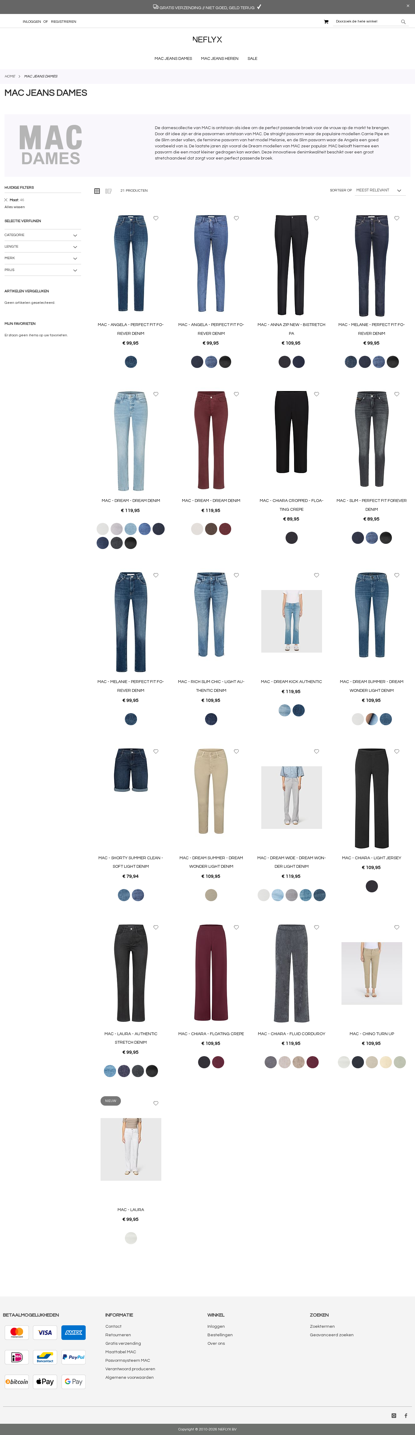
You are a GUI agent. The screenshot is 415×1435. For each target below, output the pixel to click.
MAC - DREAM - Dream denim (131, 501)
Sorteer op (341, 190)
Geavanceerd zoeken (332, 1335)
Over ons (216, 1343)
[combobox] (371, 21)
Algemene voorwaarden (129, 1377)
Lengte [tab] (11, 247)
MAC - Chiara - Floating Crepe (211, 1034)
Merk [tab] (10, 258)
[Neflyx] (207, 43)
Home (10, 76)
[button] (156, 218)
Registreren (63, 22)
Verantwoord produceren (130, 1369)
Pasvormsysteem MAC (127, 1360)
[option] (131, 362)
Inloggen (32, 22)
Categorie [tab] (14, 235)
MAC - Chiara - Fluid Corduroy (291, 1034)
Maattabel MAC (120, 1352)
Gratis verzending (123, 1343)
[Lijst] (108, 191)
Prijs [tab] (9, 270)
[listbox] (131, 361)
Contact (113, 1326)
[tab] (43, 195)
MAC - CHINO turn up (372, 1034)
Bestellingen (220, 1335)
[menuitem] (175, 58)
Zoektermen (322, 1326)
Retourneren (118, 1335)
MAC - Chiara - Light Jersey (371, 858)
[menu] (207, 59)
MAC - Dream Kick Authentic (291, 682)
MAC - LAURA (131, 1210)
